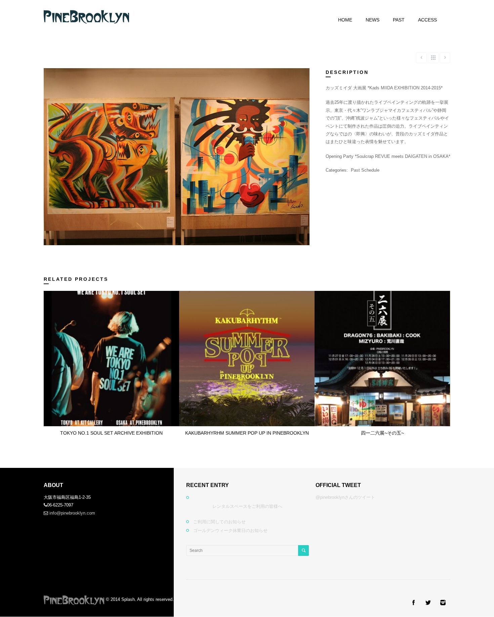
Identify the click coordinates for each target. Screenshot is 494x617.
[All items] (433, 57)
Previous (56, 159)
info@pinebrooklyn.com (72, 513)
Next (297, 159)
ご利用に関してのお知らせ (219, 521)
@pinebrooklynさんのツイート (345, 497)
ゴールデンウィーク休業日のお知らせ (230, 530)
